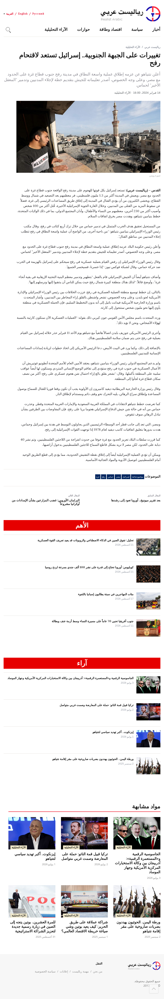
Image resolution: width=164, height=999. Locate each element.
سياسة (137, 29)
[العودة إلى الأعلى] (153, 988)
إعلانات (64, 971)
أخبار (156, 29)
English (23, 13)
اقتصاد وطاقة (110, 29)
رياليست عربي (152, 47)
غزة (97, 477)
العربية (9, 13)
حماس (110, 477)
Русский (38, 13)
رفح (103, 477)
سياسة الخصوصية (45, 971)
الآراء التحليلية (56, 29)
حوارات (83, 29)
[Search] (8, 29)
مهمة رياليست (80, 971)
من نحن (97, 971)
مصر (118, 477)
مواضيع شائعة (137, 477)
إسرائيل (126, 477)
